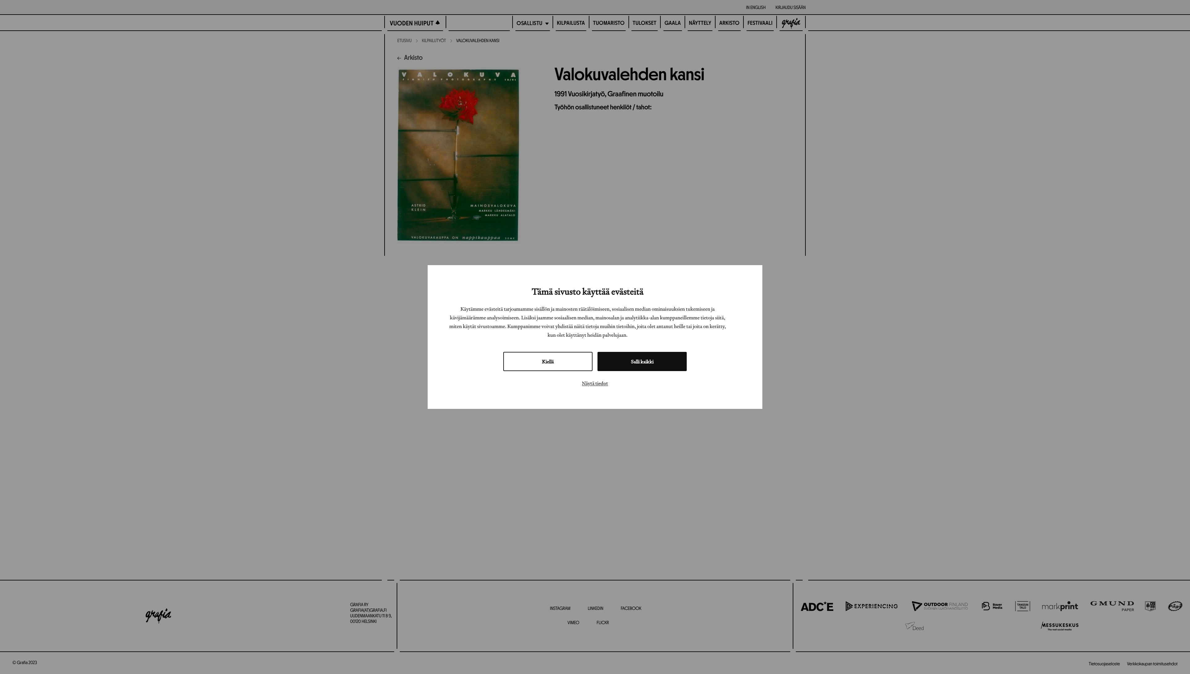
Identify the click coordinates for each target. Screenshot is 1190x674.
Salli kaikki (642, 361)
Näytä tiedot (595, 383)
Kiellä (548, 361)
